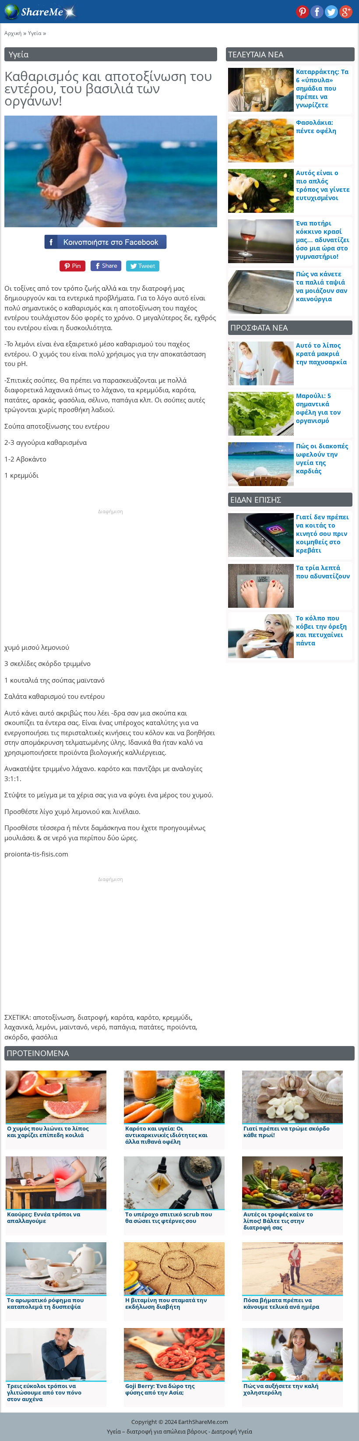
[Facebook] (111, 239)
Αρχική (12, 33)
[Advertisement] (110, 569)
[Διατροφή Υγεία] (39, 18)
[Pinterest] (71, 265)
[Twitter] (143, 265)
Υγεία (34, 33)
